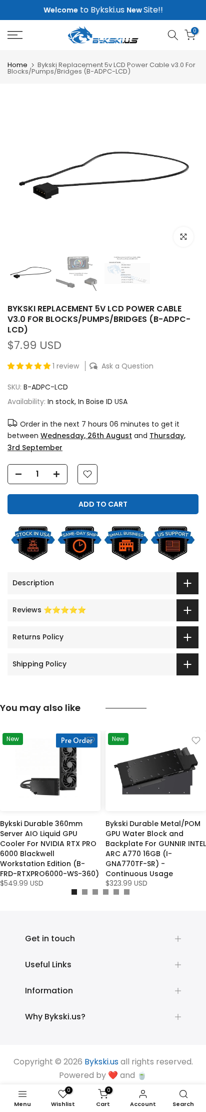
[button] (30, 366)
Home (18, 65)
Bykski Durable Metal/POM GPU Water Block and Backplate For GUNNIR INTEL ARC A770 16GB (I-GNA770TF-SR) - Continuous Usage (156, 849)
